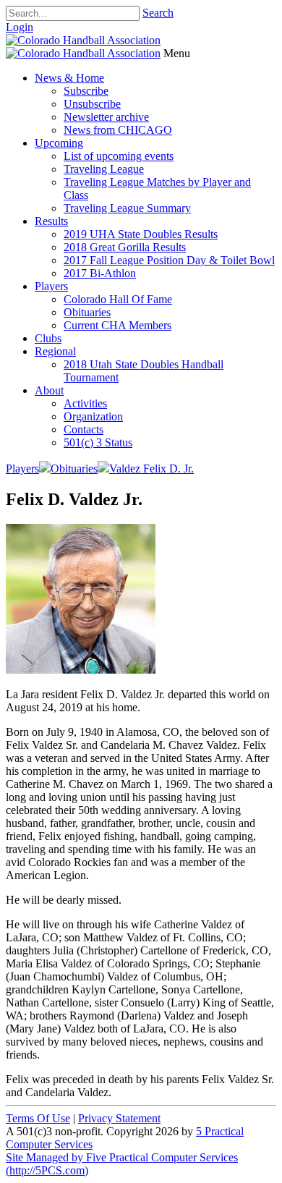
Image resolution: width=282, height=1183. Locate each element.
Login (19, 27)
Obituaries (87, 312)
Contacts (83, 429)
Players (51, 286)
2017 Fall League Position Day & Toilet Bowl (169, 260)
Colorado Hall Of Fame (118, 299)
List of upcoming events (119, 156)
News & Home (69, 78)
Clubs (48, 338)
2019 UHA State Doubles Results (141, 234)
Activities (85, 403)
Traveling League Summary (127, 208)
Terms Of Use (38, 1118)
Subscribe (86, 91)
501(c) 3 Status (98, 442)
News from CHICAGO (118, 130)
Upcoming (59, 143)
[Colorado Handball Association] (83, 40)
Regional (55, 351)
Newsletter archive (106, 117)
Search (158, 13)
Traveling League (104, 169)
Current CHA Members (117, 325)
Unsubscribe (92, 104)
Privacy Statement (119, 1118)
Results (51, 221)
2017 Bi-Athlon (100, 273)
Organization (93, 416)
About (49, 390)
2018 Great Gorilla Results (125, 247)
